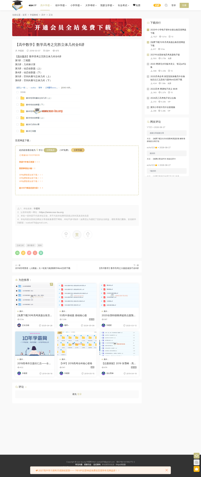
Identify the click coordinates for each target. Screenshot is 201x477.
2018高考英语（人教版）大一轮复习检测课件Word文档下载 (42, 268)
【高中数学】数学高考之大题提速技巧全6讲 (118, 268)
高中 (48, 50)
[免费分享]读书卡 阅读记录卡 (164, 159)
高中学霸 (45, 5)
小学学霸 (75, 5)
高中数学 (22, 56)
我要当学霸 (106, 5)
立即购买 (50, 150)
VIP (34, 5)
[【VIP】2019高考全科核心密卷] (77, 343)
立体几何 (20, 245)
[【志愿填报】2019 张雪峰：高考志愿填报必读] (119, 343)
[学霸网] (17, 5)
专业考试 (122, 5)
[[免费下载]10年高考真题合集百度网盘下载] (34, 295)
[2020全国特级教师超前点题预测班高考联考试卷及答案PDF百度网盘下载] (119, 295)
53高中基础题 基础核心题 (73, 315)
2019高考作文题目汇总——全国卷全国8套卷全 (34, 363)
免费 (138, 5)
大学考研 (90, 5)
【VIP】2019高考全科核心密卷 (76, 363)
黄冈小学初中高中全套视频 (162, 107)
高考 (40, 245)
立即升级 (78, 150)
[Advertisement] (77, 426)
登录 (79, 394)
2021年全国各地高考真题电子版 (165, 54)
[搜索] (166, 5)
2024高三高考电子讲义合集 (163, 98)
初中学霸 (60, 5)
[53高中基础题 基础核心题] (77, 295)
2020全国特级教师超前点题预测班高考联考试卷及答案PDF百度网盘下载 (119, 315)
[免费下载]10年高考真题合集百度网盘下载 (33, 315)
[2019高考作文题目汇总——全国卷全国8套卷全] (34, 343)
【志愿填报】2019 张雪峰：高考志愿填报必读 (119, 363)
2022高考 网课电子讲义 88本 (164, 89)
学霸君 (21, 50)
